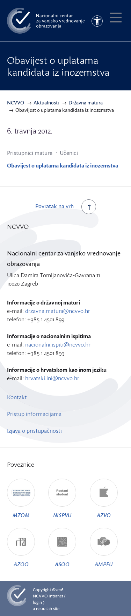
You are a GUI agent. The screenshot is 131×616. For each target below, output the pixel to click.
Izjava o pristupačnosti (34, 430)
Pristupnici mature (29, 153)
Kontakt (17, 397)
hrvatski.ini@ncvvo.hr (52, 378)
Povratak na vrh (54, 206)
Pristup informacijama (34, 414)
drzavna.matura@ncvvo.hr (57, 311)
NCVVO (40, 596)
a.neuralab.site (46, 608)
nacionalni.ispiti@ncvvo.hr (57, 344)
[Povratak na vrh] (88, 206)
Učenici (69, 153)
